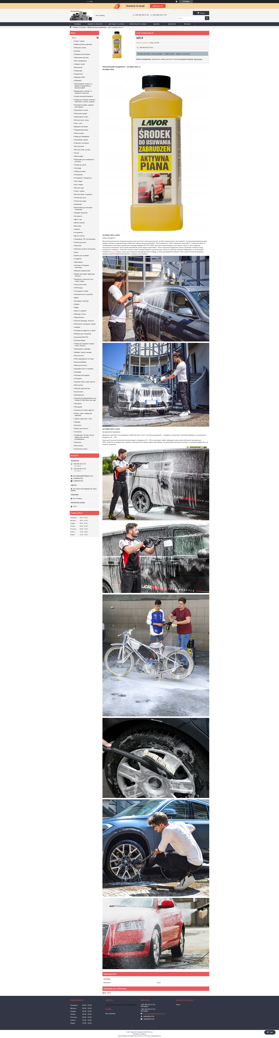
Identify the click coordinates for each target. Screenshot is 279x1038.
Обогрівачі (78, 80)
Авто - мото (78, 123)
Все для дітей (79, 146)
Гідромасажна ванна (81, 130)
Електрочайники (80, 340)
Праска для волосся (81, 428)
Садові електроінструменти (84, 96)
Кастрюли (78, 425)
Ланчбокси (78, 403)
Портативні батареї (81, 113)
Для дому (78, 226)
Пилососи (78, 442)
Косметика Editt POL (81, 337)
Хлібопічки (78, 432)
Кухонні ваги (79, 392)
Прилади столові (80, 314)
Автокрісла (78, 216)
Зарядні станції (80, 64)
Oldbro (77, 307)
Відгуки (156, 24)
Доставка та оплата (116, 24)
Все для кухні (79, 355)
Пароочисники (79, 317)
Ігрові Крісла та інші (81, 110)
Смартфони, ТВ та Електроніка (85, 239)
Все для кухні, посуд (82, 120)
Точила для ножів (80, 284)
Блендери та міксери (81, 301)
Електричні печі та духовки (84, 294)
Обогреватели (79, 395)
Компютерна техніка (81, 117)
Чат (271, 1032)
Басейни (77, 51)
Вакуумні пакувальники (82, 271)
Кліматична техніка (81, 449)
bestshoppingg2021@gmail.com (83, 476)
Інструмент (78, 378)
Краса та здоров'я (80, 311)
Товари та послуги (95, 24)
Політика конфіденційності (152, 1036)
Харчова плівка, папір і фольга (85, 382)
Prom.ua (149, 1032)
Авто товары (79, 184)
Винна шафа (79, 156)
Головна (77, 24)
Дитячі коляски (80, 236)
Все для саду (79, 188)
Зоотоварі (78, 168)
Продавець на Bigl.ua (139, 1034)
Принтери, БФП (80, 77)
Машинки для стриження (83, 334)
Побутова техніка (80, 47)
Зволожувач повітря (81, 140)
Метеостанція (79, 133)
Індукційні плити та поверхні (84, 369)
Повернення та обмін (137, 24)
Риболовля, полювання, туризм (85, 324)
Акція (76, 252)
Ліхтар (77, 153)
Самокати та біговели (82, 143)
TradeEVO (78, 259)
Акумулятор (79, 74)
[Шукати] (207, 18)
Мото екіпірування (81, 61)
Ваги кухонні (79, 385)
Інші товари (78, 181)
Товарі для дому (80, 171)
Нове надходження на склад (84, 359)
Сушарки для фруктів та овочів (85, 330)
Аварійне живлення (81, 213)
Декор (77, 297)
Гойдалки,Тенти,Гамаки (82, 54)
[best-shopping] (81, 20)
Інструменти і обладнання (83, 178)
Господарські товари (81, 291)
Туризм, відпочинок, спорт (83, 419)
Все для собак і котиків (82, 150)
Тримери (77, 422)
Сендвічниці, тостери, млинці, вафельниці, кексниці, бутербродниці (84, 437)
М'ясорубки (78, 407)
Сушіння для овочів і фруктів (84, 410)
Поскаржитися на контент (135, 1036)
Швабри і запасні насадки (83, 352)
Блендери (78, 372)
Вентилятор (78, 67)
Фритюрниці (78, 262)
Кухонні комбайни (80, 362)
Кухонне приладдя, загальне (84, 321)
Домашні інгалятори (81, 126)
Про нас (187, 24)
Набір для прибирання (82, 136)
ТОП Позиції (79, 288)
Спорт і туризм (79, 41)
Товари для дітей (80, 165)
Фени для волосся (81, 365)
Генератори (78, 71)
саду (113, 252)
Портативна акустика (81, 57)
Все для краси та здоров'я (83, 194)
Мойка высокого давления (97, 27)
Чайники (77, 327)
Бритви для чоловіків (82, 255)
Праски (77, 304)
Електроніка (79, 174)
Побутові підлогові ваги (82, 388)
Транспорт (78, 245)
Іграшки (77, 229)
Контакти (172, 24)
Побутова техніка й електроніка (85, 249)
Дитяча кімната (80, 223)
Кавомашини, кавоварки (82, 349)
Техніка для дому (80, 201)
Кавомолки (78, 204)
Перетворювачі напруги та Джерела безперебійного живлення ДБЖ (83, 86)
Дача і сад (78, 219)
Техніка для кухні (80, 197)
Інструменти (79, 232)
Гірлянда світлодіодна (82, 375)
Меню (74, 38)
